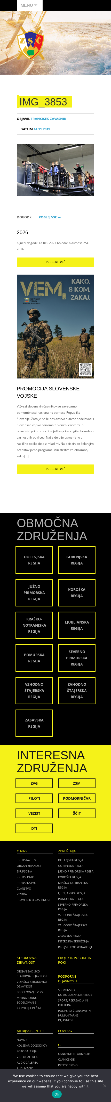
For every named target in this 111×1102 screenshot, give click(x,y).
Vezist (34, 813)
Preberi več (56, 262)
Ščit (77, 813)
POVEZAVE (66, 1031)
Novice (22, 1040)
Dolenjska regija (70, 860)
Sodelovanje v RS (30, 992)
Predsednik (25, 877)
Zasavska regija (69, 936)
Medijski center (30, 1031)
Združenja (67, 851)
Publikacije (25, 1068)
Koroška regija (69, 877)
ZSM (77, 783)
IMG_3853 (43, 102)
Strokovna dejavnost (26, 960)
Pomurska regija (70, 899)
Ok (56, 1094)
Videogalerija (27, 1057)
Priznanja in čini (29, 1008)
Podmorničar (77, 798)
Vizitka (22, 894)
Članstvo (24, 888)
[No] (104, 1085)
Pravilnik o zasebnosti (34, 900)
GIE (60, 1045)
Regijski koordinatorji (75, 947)
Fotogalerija (27, 1051)
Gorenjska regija (70, 866)
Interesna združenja (73, 941)
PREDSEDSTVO (68, 1065)
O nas (22, 851)
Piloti (34, 798)
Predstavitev (26, 860)
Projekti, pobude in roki (74, 960)
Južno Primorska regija (75, 871)
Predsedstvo (26, 883)
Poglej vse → (50, 217)
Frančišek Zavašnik (41, 119)
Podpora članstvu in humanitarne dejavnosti (74, 1015)
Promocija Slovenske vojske (48, 392)
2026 (22, 232)
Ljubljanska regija (71, 893)
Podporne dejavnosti (67, 978)
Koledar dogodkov (32, 1045)
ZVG (34, 783)
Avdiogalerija (27, 1062)
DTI (34, 828)
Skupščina (24, 871)
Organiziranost (29, 866)
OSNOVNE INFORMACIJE (74, 1054)
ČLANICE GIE (66, 1059)
